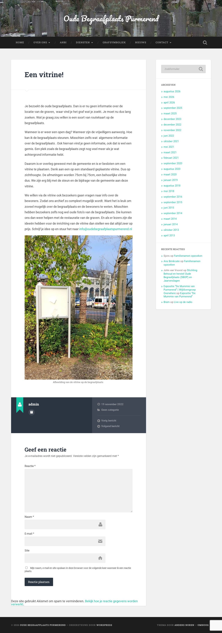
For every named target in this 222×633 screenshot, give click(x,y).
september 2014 (173, 213)
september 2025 (173, 107)
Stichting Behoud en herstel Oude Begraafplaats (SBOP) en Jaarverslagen (180, 275)
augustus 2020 (172, 169)
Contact (162, 42)
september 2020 (173, 163)
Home (20, 42)
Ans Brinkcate (172, 261)
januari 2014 (171, 224)
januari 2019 (171, 180)
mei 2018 (169, 191)
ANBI (63, 42)
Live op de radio (183, 302)
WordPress (104, 625)
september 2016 (173, 196)
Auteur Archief (31, 412)
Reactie (30, 466)
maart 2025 (170, 113)
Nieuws (140, 42)
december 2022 (172, 124)
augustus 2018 (172, 185)
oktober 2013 (171, 230)
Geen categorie (110, 409)
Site (27, 550)
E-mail (29, 533)
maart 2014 (170, 218)
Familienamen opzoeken (188, 255)
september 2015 (173, 202)
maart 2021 (170, 152)
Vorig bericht (108, 420)
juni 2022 (169, 135)
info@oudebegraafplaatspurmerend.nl (105, 229)
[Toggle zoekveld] (205, 42)
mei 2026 (169, 97)
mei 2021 (169, 146)
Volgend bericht (110, 426)
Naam (29, 517)
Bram (167, 302)
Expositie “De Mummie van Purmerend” (179, 295)
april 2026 (169, 102)
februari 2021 (171, 157)
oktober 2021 (171, 141)
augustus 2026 (172, 91)
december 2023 (172, 119)
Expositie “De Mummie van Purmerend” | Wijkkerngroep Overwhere (180, 290)
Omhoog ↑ (204, 625)
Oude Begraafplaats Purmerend (111, 18)
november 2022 (172, 130)
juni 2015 (169, 207)
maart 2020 (170, 174)
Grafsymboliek (114, 42)
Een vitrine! (44, 74)
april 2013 (169, 235)
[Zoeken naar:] (183, 69)
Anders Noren (184, 625)
